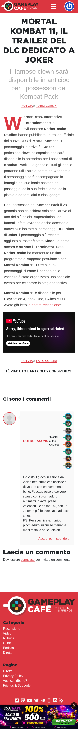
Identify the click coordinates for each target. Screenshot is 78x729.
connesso (28, 559)
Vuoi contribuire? (15, 680)
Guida (7, 643)
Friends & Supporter (17, 685)
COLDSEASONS (35, 441)
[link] (39, 717)
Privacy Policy (13, 676)
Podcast (9, 648)
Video (7, 633)
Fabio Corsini (47, 105)
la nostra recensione (44, 305)
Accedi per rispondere (54, 538)
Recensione (11, 628)
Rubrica (8, 638)
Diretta (7, 652)
